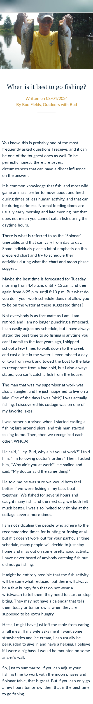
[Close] (6, 6)
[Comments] (85, 126)
